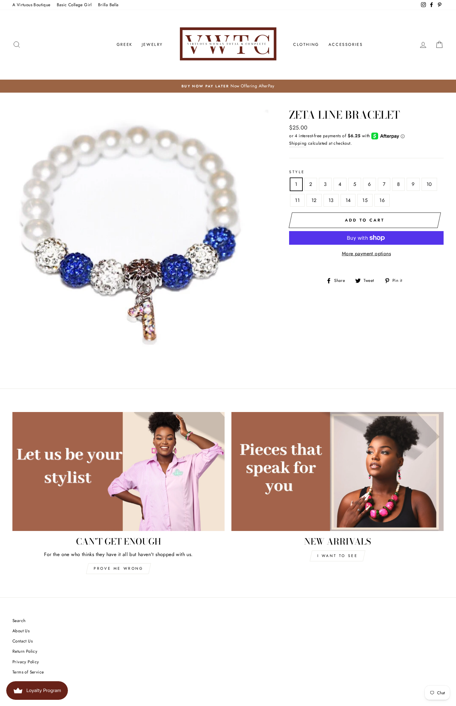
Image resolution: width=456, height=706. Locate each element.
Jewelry (152, 44)
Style (297, 172)
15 (365, 200)
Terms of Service (28, 672)
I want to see (337, 556)
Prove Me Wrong (118, 568)
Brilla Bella (108, 5)
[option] (228, 86)
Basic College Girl (74, 5)
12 (314, 200)
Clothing (306, 44)
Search (18, 620)
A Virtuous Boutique (31, 5)
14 (348, 200)
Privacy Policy (25, 662)
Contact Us (22, 641)
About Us (20, 631)
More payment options (366, 253)
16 (382, 200)
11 (297, 200)
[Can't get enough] (118, 471)
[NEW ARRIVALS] (337, 471)
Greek (124, 44)
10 (429, 184)
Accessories (346, 44)
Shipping (297, 143)
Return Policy (24, 651)
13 (331, 200)
